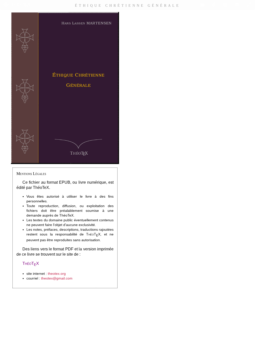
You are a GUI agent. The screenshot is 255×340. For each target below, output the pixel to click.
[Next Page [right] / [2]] (250, 175)
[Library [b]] (202, 4)
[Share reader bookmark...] (214, 4)
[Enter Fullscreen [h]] (249, 4)
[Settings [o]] (237, 4)
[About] (16, 4)
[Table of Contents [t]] (225, 4)
